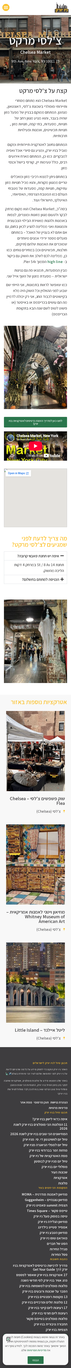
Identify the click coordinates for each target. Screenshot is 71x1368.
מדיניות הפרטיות (36, 1350)
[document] (35, 684)
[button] (8, 1339)
